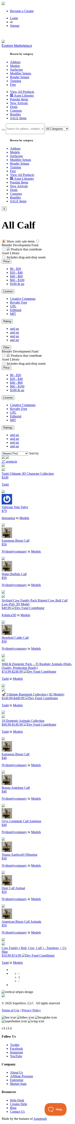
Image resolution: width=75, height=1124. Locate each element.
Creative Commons (22, 298)
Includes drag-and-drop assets (26, 257)
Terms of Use (10, 1010)
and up (14, 328)
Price (6, 261)
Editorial (15, 310)
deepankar (8, 518)
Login (14, 18)
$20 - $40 (16, 272)
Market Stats (18, 1084)
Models (24, 518)
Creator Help (18, 1104)
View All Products (22, 92)
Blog (13, 1108)
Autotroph (40, 1118)
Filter (6, 347)
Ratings (7, 427)
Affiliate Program (21, 1076)
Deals (14, 107)
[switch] (37, 241)
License (8, 291)
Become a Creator (22, 11)
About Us (16, 1072)
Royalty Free (18, 302)
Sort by (34, 453)
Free (13, 84)
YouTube (16, 1056)
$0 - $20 (15, 269)
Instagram (16, 1052)
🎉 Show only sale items (18, 241)
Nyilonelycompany (14, 551)
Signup (14, 25)
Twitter (14, 1045)
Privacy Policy (31, 1010)
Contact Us (17, 1111)
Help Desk (17, 1100)
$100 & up (17, 284)
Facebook (16, 1048)
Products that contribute (26, 249)
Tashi (5, 484)
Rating (7, 321)
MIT (13, 314)
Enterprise (16, 1080)
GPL (13, 306)
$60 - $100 (17, 280)
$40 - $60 (16, 276)
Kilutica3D (9, 615)
